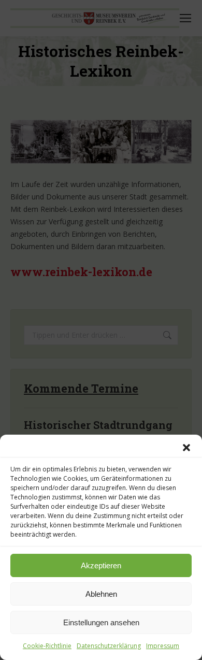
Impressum (162, 645)
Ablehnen (101, 594)
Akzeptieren (101, 565)
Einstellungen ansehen (101, 622)
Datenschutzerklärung (109, 645)
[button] (186, 447)
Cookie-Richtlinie (47, 645)
